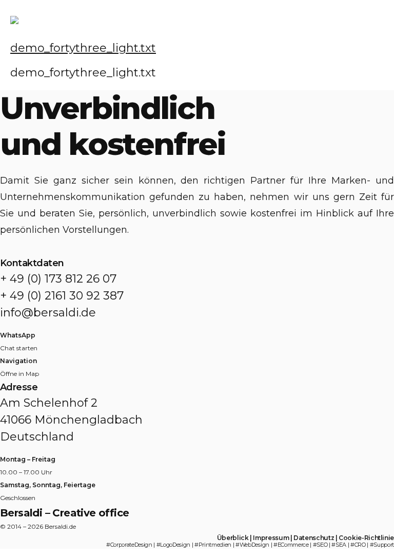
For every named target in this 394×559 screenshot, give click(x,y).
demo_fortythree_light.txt (83, 48)
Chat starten (18, 348)
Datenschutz (313, 538)
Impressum (271, 538)
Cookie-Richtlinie (366, 538)
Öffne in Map (19, 373)
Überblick (233, 538)
